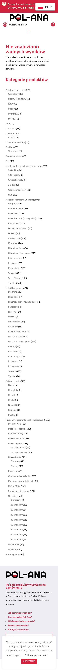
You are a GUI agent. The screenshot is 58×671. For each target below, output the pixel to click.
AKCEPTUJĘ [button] (29, 661)
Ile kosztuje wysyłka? (18, 625)
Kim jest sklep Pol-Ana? (20, 617)
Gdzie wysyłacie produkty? (21, 621)
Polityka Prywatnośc (18, 629)
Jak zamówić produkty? (20, 612)
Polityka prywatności (36, 655)
